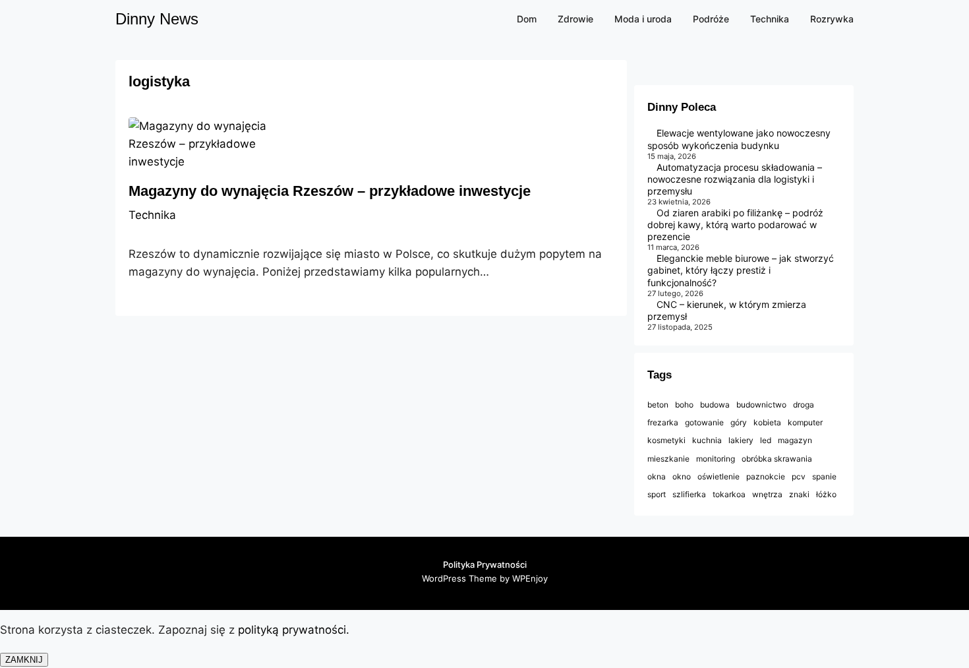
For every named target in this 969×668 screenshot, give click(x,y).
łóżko (826, 494)
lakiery (740, 440)
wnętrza (767, 494)
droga (803, 405)
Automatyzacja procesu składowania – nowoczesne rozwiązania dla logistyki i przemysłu (734, 179)
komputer (805, 422)
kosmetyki (666, 440)
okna (656, 476)
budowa (715, 405)
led (765, 440)
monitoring (715, 459)
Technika (152, 215)
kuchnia (707, 440)
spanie (824, 476)
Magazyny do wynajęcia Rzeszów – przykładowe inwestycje (330, 191)
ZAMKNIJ (24, 660)
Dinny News (156, 19)
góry (738, 422)
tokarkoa (729, 494)
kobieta (767, 422)
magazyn (795, 440)
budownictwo (761, 405)
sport (656, 494)
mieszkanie (668, 459)
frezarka (662, 422)
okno (681, 476)
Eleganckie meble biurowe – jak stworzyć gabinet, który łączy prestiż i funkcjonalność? (740, 270)
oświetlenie (718, 476)
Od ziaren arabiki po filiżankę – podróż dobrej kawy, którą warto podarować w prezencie (735, 224)
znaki (799, 494)
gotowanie (704, 422)
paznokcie (765, 476)
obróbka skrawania (777, 459)
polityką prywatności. (295, 629)
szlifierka (689, 494)
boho (684, 405)
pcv (799, 476)
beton (657, 405)
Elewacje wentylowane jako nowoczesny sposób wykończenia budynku (739, 138)
